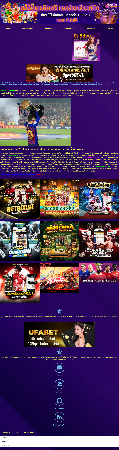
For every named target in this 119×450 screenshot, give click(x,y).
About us (16, 433)
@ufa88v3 (39, 175)
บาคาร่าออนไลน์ (91, 28)
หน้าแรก (8, 28)
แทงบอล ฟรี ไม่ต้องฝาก (91, 157)
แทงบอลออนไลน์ (27, 28)
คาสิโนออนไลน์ (49, 28)
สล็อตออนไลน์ (69, 28)
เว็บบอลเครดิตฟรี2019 (13, 155)
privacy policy (29, 433)
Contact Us (6, 433)
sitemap (110, 28)
